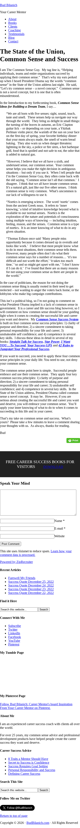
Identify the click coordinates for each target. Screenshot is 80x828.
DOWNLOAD (53, 467)
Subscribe (14, 626)
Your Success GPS (39, 345)
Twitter (12, 629)
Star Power (52, 341)
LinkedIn (14, 633)
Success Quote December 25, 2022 (31, 581)
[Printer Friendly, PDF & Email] (73, 440)
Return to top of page (13, 815)
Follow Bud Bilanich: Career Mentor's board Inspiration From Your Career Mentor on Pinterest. (36, 706)
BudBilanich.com (37, 822)
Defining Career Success (24, 773)
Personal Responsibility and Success (31, 770)
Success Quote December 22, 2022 (31, 593)
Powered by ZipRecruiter (16, 562)
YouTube (14, 640)
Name (58, 521)
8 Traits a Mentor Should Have (28, 759)
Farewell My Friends (21, 578)
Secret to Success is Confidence (28, 762)
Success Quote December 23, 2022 (31, 589)
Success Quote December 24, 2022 (31, 585)
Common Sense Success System (57, 319)
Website (59, 536)
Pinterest (13, 644)
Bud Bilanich (8, 5)
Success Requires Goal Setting (28, 766)
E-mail (58, 528)
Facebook (14, 637)
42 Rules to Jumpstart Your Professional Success (36, 347)
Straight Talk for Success (26, 341)
